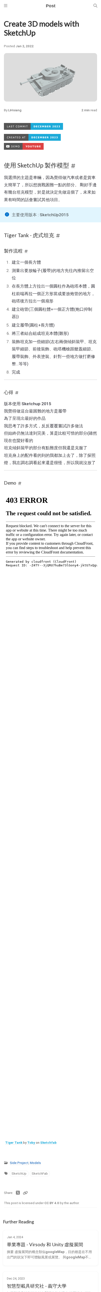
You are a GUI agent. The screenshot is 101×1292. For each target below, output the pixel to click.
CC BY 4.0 (52, 1203)
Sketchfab (48, 1142)
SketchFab (40, 1173)
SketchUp (19, 1173)
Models (35, 1163)
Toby (31, 1142)
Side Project (19, 1163)
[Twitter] (18, 1193)
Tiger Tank (14, 1142)
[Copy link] (25, 1193)
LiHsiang (14, 110)
